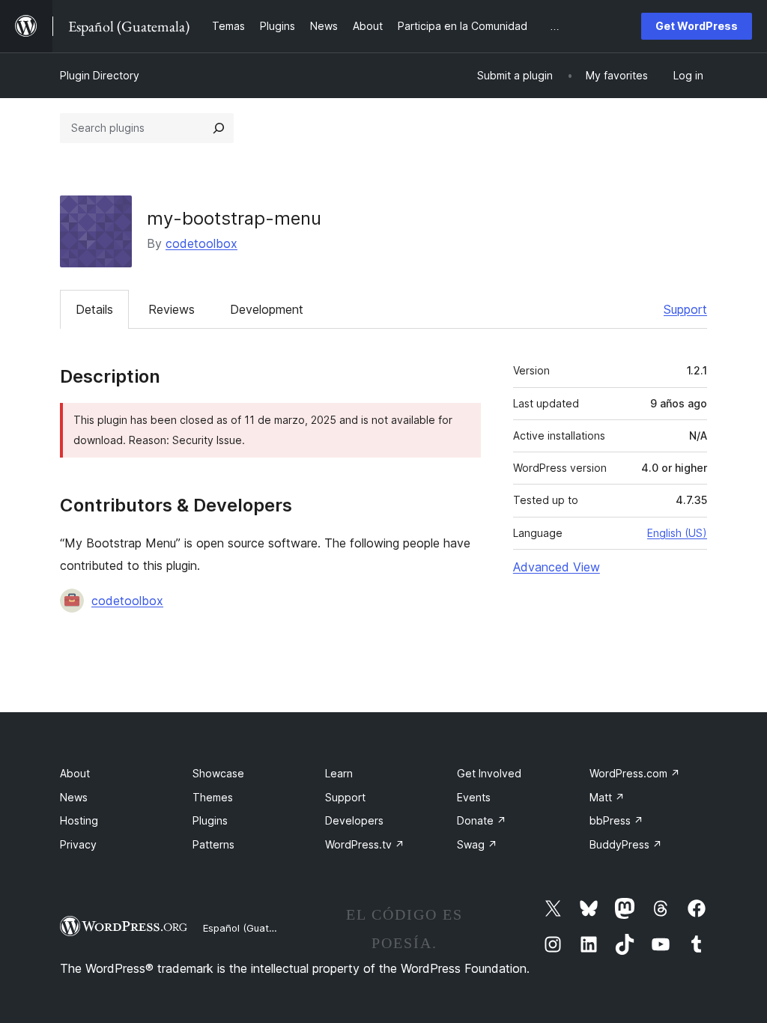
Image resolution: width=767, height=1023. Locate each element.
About (75, 773)
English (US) (677, 532)
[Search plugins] (219, 128)
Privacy (78, 844)
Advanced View (556, 566)
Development (266, 309)
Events (474, 797)
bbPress (616, 820)
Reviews (171, 309)
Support (685, 309)
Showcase (218, 773)
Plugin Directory (99, 75)
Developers (354, 820)
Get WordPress (696, 25)
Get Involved (489, 773)
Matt (607, 797)
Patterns (213, 844)
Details (94, 309)
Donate (481, 820)
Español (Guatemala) (251, 928)
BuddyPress (625, 844)
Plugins (210, 820)
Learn (339, 773)
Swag (477, 844)
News (74, 797)
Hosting (79, 820)
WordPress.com (634, 773)
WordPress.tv (364, 844)
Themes (212, 797)
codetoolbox (201, 243)
